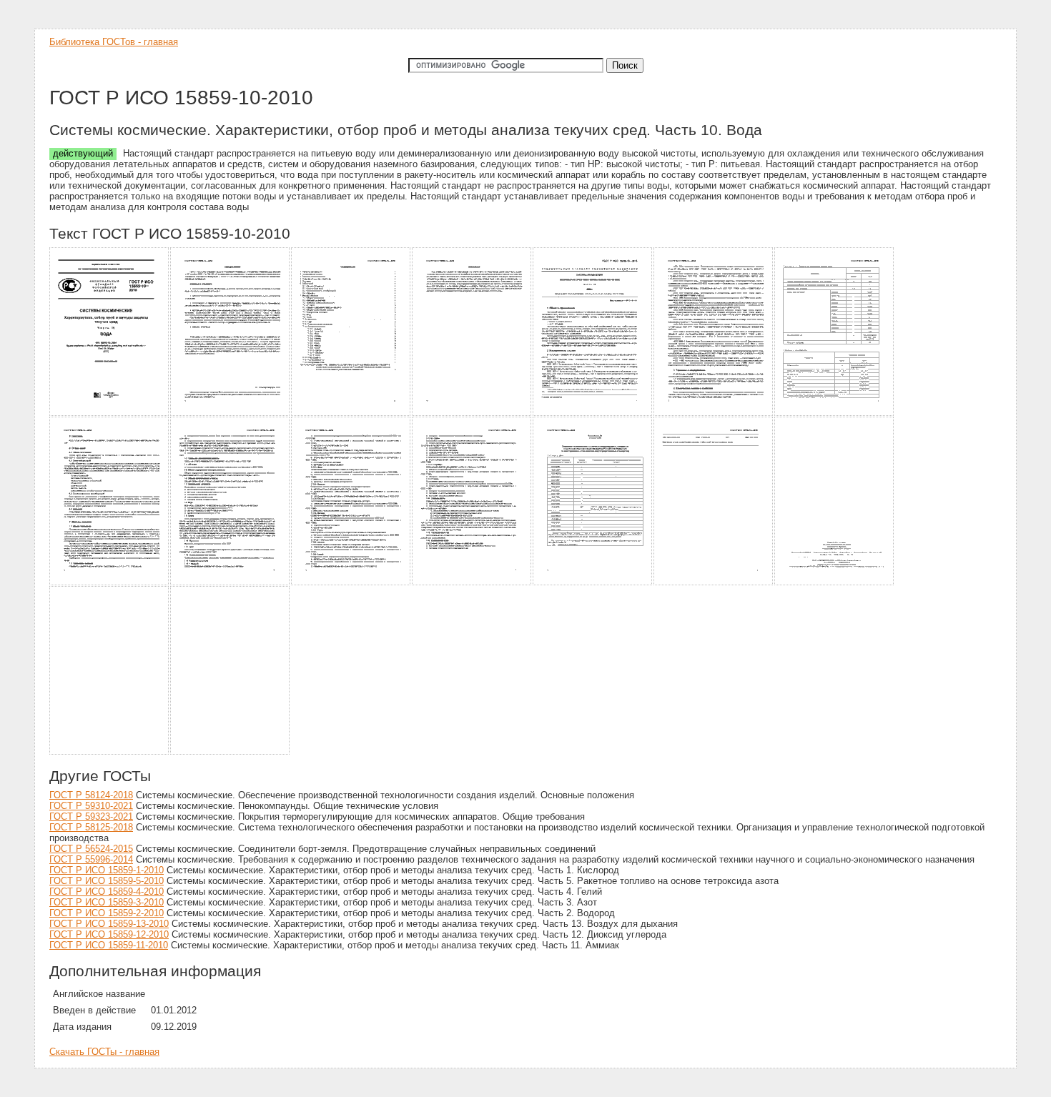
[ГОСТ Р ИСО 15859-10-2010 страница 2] (230, 413)
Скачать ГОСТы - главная (104, 1051)
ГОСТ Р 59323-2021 (91, 816)
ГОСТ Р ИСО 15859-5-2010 (106, 880)
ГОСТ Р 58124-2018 (91, 795)
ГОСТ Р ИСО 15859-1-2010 (106, 870)
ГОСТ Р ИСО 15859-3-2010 (106, 902)
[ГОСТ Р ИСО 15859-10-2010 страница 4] (472, 413)
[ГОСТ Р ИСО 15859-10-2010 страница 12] (593, 582)
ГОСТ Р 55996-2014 (91, 859)
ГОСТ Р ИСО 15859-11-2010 (108, 945)
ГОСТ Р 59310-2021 (91, 805)
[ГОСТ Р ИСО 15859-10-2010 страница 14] (834, 582)
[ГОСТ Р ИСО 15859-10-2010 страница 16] (230, 752)
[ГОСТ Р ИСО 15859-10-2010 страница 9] (230, 582)
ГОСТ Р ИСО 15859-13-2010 (109, 923)
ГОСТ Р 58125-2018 (91, 827)
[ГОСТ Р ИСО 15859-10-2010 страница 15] (109, 752)
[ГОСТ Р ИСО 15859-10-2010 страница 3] (351, 413)
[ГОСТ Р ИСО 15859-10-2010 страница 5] (593, 413)
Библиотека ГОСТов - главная (113, 41)
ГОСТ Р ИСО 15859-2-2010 (106, 913)
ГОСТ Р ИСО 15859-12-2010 (109, 934)
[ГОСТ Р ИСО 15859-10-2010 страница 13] (713, 582)
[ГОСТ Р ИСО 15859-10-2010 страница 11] (472, 582)
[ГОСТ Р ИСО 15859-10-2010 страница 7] (834, 413)
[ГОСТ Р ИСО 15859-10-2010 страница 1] (109, 413)
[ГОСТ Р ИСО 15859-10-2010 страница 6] (713, 413)
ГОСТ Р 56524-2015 (91, 848)
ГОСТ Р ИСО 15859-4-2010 (106, 891)
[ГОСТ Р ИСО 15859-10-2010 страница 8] (109, 582)
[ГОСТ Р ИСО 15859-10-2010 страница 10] (351, 582)
